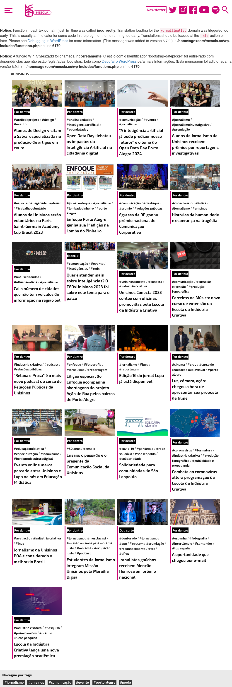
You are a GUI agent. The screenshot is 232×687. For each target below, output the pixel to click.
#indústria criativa (186, 455)
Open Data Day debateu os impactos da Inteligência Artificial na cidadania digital (89, 144)
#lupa (144, 364)
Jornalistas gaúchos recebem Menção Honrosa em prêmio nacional (137, 568)
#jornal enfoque (78, 203)
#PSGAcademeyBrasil (45, 203)
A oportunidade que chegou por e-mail (190, 557)
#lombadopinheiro (80, 208)
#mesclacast (96, 538)
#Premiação (181, 129)
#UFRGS (124, 553)
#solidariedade (130, 458)
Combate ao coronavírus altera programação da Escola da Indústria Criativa (194, 480)
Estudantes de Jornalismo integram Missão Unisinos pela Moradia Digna (91, 568)
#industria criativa (133, 286)
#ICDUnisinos (50, 454)
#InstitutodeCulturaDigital (33, 458)
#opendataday (77, 129)
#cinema (178, 364)
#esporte (21, 203)
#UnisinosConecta (132, 282)
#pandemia (145, 449)
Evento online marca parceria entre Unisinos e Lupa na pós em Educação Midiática (38, 473)
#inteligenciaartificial (83, 124)
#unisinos (200, 208)
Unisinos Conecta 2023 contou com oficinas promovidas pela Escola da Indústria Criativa (141, 301)
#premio (125, 208)
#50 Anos (73, 449)
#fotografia (93, 364)
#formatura (203, 450)
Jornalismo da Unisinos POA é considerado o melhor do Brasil (35, 555)
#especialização (26, 454)
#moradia (84, 548)
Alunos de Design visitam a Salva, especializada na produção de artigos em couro (37, 139)
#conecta (155, 282)
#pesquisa (52, 628)
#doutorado (128, 538)
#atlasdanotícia (25, 282)
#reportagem (97, 370)
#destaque (151, 203)
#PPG (123, 543)
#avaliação (22, 538)
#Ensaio (89, 449)
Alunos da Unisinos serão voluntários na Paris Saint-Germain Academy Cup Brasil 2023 (37, 223)
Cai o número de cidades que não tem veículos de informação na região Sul (37, 294)
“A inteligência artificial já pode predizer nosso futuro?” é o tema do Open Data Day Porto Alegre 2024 (141, 142)
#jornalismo (128, 124)
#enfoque (74, 364)
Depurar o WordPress (119, 61)
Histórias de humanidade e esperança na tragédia (195, 217)
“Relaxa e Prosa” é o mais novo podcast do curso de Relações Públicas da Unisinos (38, 384)
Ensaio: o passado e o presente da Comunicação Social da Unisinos (88, 464)
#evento (20, 124)
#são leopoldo (145, 454)
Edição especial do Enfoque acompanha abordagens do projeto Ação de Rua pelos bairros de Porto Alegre (91, 388)
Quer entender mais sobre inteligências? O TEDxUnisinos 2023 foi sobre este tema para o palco (88, 286)
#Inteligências (77, 268)
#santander (203, 543)
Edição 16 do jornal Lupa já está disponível (141, 378)
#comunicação (130, 120)
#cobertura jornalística (189, 203)
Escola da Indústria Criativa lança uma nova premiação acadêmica (36, 650)
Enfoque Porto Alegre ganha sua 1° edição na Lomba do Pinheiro (88, 225)
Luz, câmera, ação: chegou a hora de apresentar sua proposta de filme (195, 389)
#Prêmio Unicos (25, 633)
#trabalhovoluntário (31, 208)
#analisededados (79, 120)
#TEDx (95, 268)
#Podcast (51, 364)
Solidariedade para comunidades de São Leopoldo (138, 470)
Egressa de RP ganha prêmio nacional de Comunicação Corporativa (138, 223)
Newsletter (156, 9)
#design (48, 120)
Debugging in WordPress (48, 40)
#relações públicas (148, 208)
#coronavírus (182, 450)
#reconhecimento (132, 549)
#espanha (179, 538)
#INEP (20, 543)
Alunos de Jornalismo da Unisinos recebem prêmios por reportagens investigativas (195, 144)
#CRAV (192, 364)
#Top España (181, 548)
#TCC (151, 549)
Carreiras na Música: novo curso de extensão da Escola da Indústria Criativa (196, 306)
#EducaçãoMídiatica (29, 449)
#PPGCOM (136, 543)
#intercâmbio (182, 543)
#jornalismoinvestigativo (191, 124)
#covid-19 (126, 449)
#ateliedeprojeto (26, 120)
